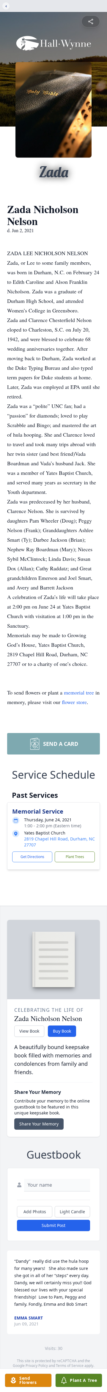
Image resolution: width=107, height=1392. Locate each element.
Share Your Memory (39, 1124)
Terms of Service (70, 1365)
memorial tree (79, 692)
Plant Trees (75, 856)
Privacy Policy (37, 1365)
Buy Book (62, 1031)
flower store (74, 702)
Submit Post (53, 1225)
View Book (29, 1031)
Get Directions (32, 856)
